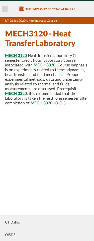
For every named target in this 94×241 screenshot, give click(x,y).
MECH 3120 (16, 56)
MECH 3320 (44, 65)
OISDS (10, 235)
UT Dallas (12, 222)
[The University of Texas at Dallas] (47, 9)
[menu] (5, 9)
